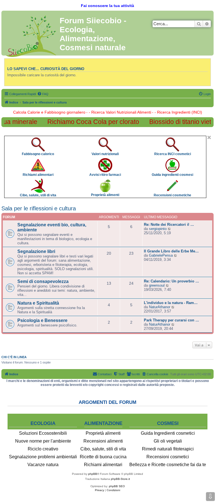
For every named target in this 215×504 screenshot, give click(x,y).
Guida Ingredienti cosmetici (168, 433)
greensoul (157, 285)
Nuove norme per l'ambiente (43, 441)
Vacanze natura (43, 464)
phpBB (92, 473)
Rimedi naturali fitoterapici (168, 449)
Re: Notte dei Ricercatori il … (169, 224)
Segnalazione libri (36, 251)
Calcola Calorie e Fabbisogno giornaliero (49, 112)
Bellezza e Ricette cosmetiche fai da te (167, 464)
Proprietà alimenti (103, 433)
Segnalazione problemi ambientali (43, 456)
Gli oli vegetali (168, 441)
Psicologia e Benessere (42, 320)
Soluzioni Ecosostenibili (43, 433)
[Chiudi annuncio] (209, 137)
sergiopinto (158, 229)
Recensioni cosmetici (167, 456)
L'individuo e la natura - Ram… (171, 303)
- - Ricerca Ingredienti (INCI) (177, 112)
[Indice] (31, 35)
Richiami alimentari (103, 464)
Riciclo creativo (43, 449)
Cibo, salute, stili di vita (103, 449)
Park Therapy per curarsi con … (171, 320)
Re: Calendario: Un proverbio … (171, 281)
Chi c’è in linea (14, 357)
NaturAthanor (159, 307)
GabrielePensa (161, 255)
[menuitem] (42, 94)
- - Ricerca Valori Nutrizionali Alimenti (118, 112)
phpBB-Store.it (120, 478)
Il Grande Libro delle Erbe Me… (171, 251)
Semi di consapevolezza (43, 281)
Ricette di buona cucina (103, 456)
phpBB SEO (117, 486)
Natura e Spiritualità (38, 303)
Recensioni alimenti (103, 441)
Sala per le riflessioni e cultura (38, 208)
